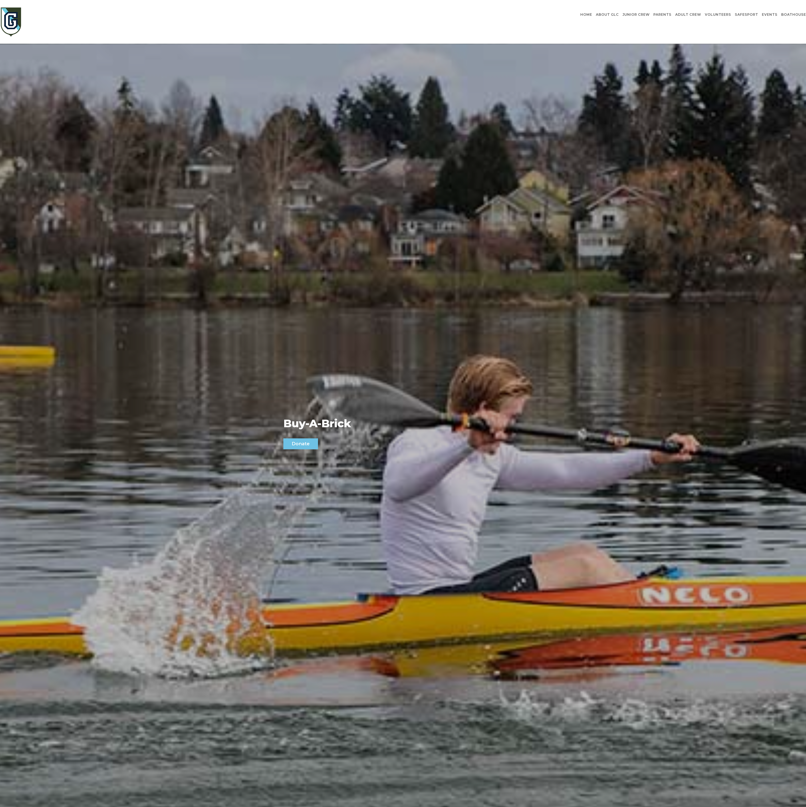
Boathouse (793, 15)
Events (769, 15)
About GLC (607, 15)
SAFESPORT (746, 15)
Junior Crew (636, 15)
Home (586, 15)
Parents (662, 15)
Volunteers (718, 15)
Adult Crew (688, 15)
